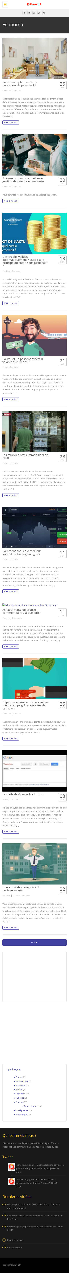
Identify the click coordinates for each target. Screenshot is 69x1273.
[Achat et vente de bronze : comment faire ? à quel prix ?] (34, 605)
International (22, 1081)
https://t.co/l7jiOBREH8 (48, 1168)
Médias (19, 1089)
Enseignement (22, 1110)
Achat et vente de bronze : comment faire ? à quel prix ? (22, 611)
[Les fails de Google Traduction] (34, 771)
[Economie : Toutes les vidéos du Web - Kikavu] (34, 4)
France (19, 1077)
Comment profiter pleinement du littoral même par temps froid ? (35, 1228)
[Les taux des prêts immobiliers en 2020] (34, 431)
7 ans (18, 1171)
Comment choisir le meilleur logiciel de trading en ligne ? (21, 552)
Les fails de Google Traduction (22, 794)
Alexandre (6, 90)
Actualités (17, 895)
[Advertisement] (29, 1030)
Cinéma (19, 1102)
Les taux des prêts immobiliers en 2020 (25, 456)
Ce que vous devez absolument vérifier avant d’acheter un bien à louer (35, 1217)
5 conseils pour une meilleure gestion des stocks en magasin (23, 179)
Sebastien (6, 895)
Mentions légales (15, 1240)
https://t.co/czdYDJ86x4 (45, 1182)
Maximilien (7, 618)
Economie (17, 90)
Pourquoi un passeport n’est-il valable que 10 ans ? (22, 360)
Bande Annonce (31, 1106)
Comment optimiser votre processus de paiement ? (19, 83)
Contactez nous (14, 1247)
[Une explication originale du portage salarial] (34, 864)
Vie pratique (21, 1114)
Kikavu (5, 367)
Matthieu (6, 271)
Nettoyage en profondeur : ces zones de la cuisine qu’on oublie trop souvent (33, 1206)
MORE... (34, 942)
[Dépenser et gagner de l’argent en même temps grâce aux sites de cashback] (34, 679)
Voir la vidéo (10, 122)
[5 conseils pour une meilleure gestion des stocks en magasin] (34, 155)
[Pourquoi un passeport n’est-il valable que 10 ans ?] (34, 335)
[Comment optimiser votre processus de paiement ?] (34, 59)
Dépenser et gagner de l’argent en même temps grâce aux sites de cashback (25, 705)
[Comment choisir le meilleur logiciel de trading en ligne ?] (34, 527)
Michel (5, 799)
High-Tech (20, 1093)
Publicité (20, 1097)
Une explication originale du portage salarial (21, 888)
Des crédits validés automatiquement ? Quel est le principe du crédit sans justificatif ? (24, 261)
